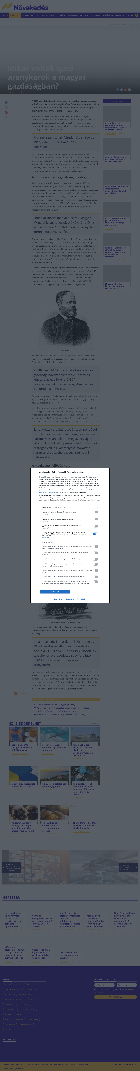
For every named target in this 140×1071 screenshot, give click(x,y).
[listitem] (70, 507)
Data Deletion (58, 599)
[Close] (105, 472)
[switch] (95, 512)
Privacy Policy (81, 599)
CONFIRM (55, 591)
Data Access (70, 599)
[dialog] (70, 535)
